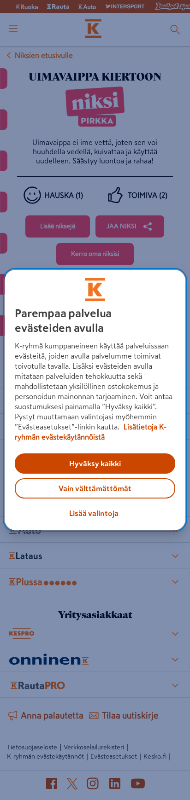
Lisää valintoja (94, 513)
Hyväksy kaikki (95, 463)
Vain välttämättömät (95, 488)
